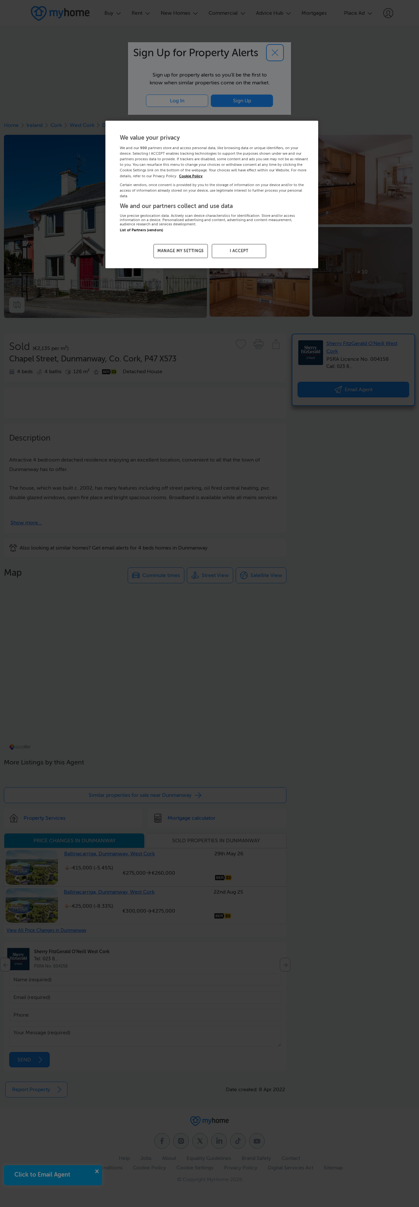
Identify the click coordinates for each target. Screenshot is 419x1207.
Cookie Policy (191, 176)
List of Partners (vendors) (141, 230)
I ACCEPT (239, 251)
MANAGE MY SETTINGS (180, 251)
